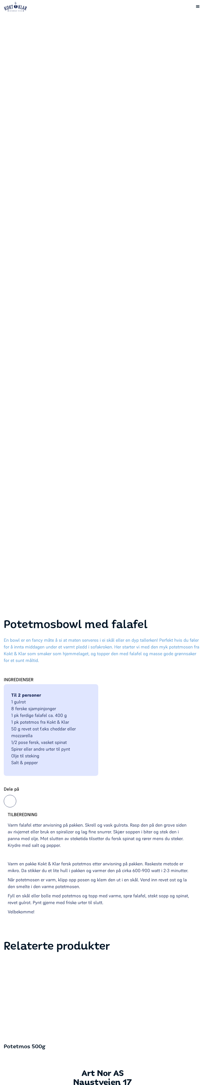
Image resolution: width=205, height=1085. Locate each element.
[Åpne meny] (198, 6)
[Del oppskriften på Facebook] (10, 801)
